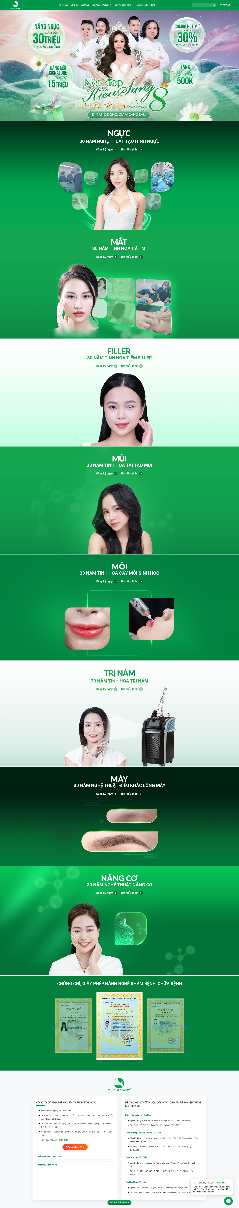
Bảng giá (74, 5)
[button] (185, 1027)
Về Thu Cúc (63, 5)
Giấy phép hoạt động (146, 5)
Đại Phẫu (85, 5)
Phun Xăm (106, 5)
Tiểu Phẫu (95, 5)
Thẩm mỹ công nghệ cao (124, 5)
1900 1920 (225, 5)
